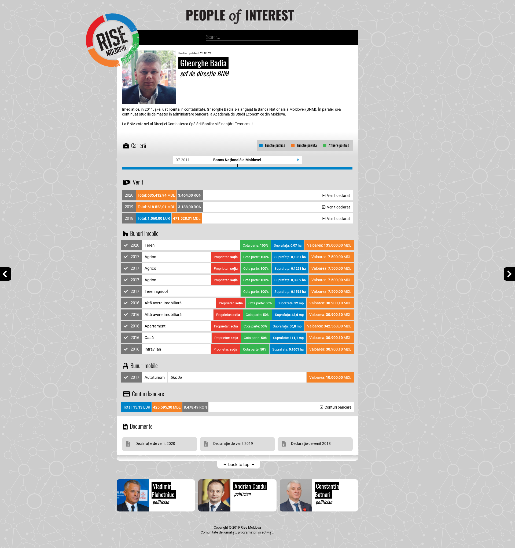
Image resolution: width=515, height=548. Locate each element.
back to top (239, 464)
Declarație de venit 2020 (155, 443)
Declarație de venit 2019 (233, 443)
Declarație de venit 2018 (311, 443)
